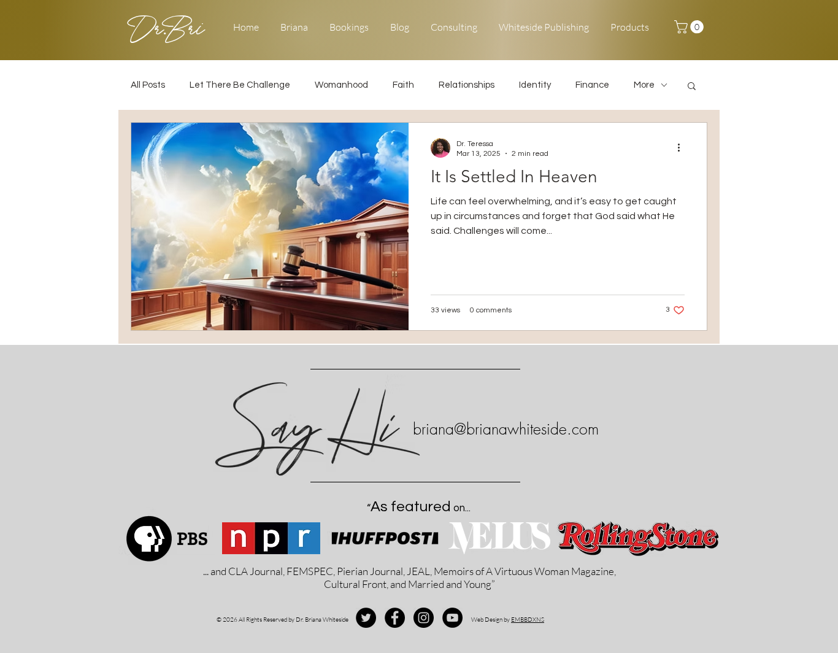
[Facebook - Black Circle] (395, 618)
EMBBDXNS (527, 620)
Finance (592, 85)
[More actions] (682, 148)
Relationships (466, 85)
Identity (535, 85)
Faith (403, 85)
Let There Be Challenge (240, 85)
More (644, 85)
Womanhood (341, 85)
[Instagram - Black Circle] (423, 618)
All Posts (148, 85)
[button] (690, 27)
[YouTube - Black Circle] (452, 618)
